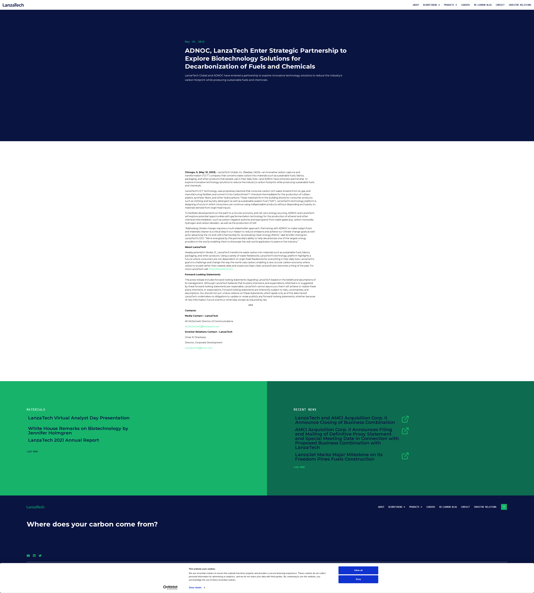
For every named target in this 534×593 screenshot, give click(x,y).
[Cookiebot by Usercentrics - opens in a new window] (170, 587)
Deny (358, 579)
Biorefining (430, 5)
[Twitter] (40, 555)
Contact (500, 5)
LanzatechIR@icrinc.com (198, 348)
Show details (195, 587)
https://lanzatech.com (221, 269)
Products (449, 5)
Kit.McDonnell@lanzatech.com (202, 326)
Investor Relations (520, 5)
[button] (32, 451)
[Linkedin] (34, 555)
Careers (465, 5)
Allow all (358, 570)
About (416, 5)
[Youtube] (28, 555)
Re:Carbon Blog (483, 5)
